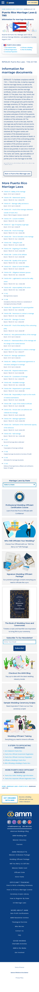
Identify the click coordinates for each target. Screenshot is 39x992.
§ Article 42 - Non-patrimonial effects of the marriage (20, 334)
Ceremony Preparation (11, 52)
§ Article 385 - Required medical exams (15, 370)
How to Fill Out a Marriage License (19, 890)
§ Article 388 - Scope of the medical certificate (18, 404)
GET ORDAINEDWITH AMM (10, 799)
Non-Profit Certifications (19, 913)
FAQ (19, 935)
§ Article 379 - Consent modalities (14, 219)
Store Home (19, 877)
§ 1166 (6, 451)
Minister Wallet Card (19, 868)
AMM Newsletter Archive (19, 918)
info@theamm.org (14, 826)
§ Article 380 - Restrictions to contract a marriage (19, 313)
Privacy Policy (19, 978)
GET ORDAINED (32, 2)
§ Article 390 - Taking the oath (13, 242)
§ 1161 (6, 440)
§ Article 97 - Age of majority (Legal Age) (16, 225)
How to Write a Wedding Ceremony (19, 885)
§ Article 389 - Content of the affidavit (15, 254)
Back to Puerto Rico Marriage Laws (17, 174)
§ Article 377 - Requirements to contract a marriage (19, 349)
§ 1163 (6, 463)
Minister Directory (19, 840)
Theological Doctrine (19, 922)
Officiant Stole (19, 872)
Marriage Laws (10, 9)
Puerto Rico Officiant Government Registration (19, 754)
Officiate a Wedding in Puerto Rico (15, 760)
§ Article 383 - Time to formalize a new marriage (18, 237)
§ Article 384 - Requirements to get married (17, 388)
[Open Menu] (3, 2)
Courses (19, 844)
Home (3, 9)
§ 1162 (6, 293)
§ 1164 (6, 446)
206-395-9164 (27, 826)
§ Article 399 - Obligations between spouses (17, 272)
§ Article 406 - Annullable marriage (14, 382)
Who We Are (19, 926)
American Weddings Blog (19, 831)
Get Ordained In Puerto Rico (13, 751)
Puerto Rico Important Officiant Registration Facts (20, 778)
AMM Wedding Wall (19, 835)
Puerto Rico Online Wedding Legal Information (19, 775)
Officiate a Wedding (27, 47)
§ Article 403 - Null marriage (12, 434)
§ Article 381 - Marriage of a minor (14, 319)
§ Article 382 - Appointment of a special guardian (19, 307)
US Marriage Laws (19, 903)
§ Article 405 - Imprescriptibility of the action (17, 287)
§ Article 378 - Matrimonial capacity (14, 197)
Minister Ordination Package (19, 855)
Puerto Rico (19, 9)
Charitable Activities (19, 944)
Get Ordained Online (10, 47)
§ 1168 (6, 299)
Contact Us (19, 931)
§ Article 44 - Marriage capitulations (14, 355)
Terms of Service (19, 967)
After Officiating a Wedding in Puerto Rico (17, 763)
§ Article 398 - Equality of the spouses (15, 260)
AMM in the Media (19, 948)
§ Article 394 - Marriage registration (14, 419)
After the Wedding (27, 49)
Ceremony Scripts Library (19, 894)
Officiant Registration (11, 49)
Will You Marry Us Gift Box (19, 864)
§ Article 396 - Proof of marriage (14, 231)
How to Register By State (19, 898)
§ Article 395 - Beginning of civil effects (15, 248)
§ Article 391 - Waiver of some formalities (16, 266)
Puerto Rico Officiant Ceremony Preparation (18, 757)
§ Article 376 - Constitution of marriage (16, 376)
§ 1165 (6, 457)
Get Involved (19, 952)
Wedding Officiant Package (19, 859)
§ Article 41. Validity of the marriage (14, 191)
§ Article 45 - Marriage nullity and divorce (16, 203)
